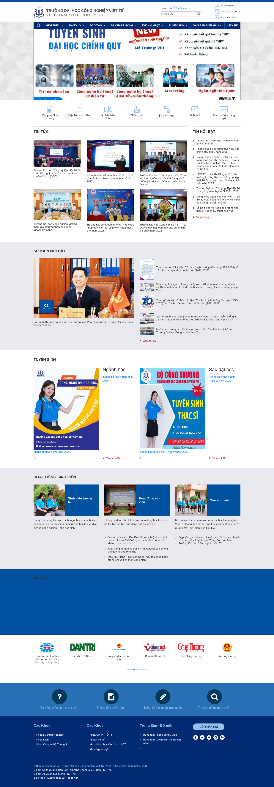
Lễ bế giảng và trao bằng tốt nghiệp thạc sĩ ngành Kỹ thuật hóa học (217, 209)
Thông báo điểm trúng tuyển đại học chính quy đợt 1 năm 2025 (217, 150)
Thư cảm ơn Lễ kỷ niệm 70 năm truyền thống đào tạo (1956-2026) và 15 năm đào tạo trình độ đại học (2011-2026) (197, 269)
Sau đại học (221, 369)
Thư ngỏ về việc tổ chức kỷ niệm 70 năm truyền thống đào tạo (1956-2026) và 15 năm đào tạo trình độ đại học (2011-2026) (197, 302)
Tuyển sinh (177, 25)
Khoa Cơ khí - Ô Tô (101, 734)
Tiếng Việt (179, 8)
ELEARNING (227, 5)
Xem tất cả (202, 217)
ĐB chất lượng (122, 25)
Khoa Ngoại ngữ (99, 749)
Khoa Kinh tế (97, 739)
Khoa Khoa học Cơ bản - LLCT (107, 744)
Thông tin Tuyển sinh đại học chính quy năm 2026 (217, 142)
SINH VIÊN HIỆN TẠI (230, 11)
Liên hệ (232, 25)
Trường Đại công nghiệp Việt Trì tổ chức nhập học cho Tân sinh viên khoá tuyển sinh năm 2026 (110, 227)
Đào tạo (96, 25)
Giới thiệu (53, 25)
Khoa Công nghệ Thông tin (52, 744)
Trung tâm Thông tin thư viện (160, 734)
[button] (114, 96)
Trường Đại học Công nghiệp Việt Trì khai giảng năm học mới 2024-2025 (218, 190)
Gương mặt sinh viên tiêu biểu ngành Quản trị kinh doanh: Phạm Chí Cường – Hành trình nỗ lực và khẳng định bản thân (138, 540)
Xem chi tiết (113, 458)
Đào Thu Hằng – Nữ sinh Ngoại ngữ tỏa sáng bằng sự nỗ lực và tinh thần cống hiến (138, 558)
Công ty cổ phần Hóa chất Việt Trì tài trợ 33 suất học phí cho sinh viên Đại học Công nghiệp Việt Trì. (218, 199)
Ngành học (114, 369)
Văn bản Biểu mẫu (206, 25)
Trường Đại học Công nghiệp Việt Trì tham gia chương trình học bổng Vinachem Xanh (55, 226)
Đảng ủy (75, 25)
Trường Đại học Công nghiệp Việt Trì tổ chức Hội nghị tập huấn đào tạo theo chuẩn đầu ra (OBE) (57, 173)
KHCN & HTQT (151, 25)
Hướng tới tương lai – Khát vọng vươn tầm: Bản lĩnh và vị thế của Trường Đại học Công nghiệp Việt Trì (194, 331)
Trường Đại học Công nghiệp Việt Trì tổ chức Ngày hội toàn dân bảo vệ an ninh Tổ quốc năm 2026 (163, 227)
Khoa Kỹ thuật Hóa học (50, 734)
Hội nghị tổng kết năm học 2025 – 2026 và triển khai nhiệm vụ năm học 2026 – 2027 (110, 178)
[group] (137, 64)
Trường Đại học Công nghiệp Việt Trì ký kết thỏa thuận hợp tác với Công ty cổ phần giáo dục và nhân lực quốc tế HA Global (163, 180)
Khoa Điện (42, 739)
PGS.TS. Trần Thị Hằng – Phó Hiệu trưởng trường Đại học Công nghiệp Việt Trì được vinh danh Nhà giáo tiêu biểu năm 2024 (218, 179)
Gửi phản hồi (208, 726)
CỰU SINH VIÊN (229, 17)
